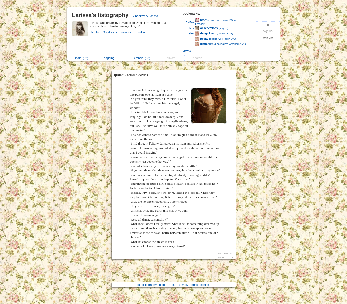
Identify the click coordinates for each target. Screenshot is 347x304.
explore (268, 37)
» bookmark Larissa (145, 16)
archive (142, 58)
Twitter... (142, 32)
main (81, 58)
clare (191, 28)
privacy (183, 285)
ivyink (190, 33)
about (172, 285)
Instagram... (129, 32)
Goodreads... (112, 32)
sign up (268, 31)
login (268, 24)
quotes (131, 75)
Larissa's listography (100, 15)
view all (187, 51)
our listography (147, 285)
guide (162, 285)
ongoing (110, 58)
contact (205, 285)
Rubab (190, 21)
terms (194, 285)
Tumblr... (96, 32)
